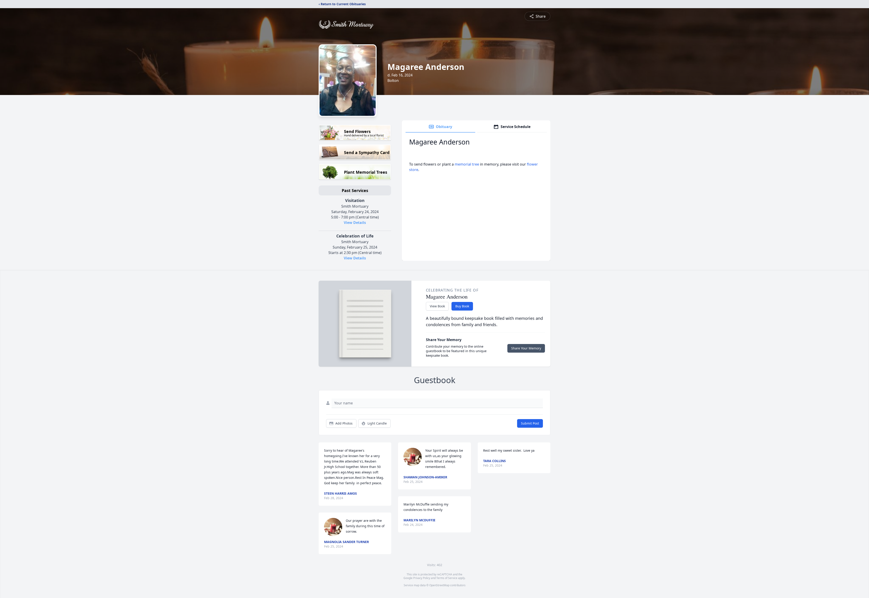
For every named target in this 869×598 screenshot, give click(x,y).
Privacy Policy (421, 578)
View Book (437, 306)
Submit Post (530, 423)
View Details (355, 222)
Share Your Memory (526, 348)
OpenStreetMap (439, 585)
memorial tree (467, 164)
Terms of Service (446, 578)
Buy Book (462, 306)
